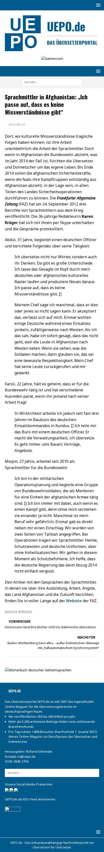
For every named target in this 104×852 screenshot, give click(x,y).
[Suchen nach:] (52, 82)
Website (74, 600)
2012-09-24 (16, 124)
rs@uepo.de (26, 756)
